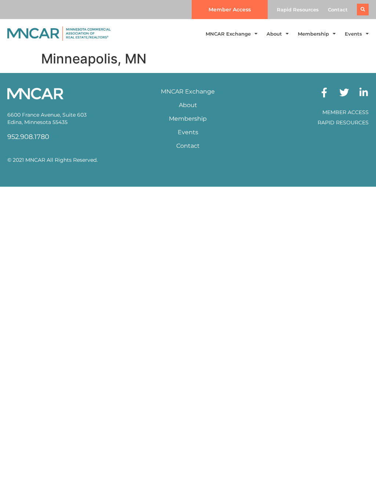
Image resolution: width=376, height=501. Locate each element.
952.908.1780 (28, 137)
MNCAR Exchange (228, 34)
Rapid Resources (298, 9)
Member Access (345, 112)
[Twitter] (344, 92)
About (274, 34)
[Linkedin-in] (364, 92)
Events (353, 34)
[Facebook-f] (324, 92)
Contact (338, 9)
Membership (313, 34)
